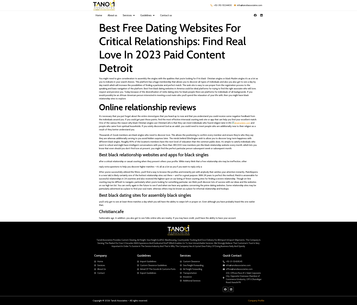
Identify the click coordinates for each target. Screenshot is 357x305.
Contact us (166, 15)
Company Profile (256, 300)
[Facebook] (255, 15)
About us (112, 15)
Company (100, 255)
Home (99, 15)
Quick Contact (232, 255)
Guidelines (146, 15)
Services (127, 15)
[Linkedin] (261, 15)
